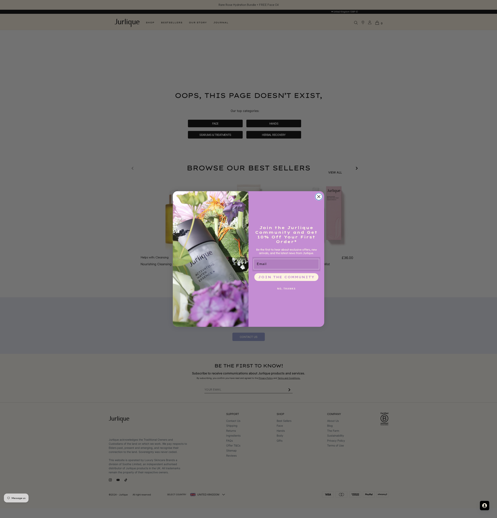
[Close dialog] (318, 196)
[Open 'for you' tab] (484, 505)
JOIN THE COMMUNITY (286, 277)
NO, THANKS (286, 288)
